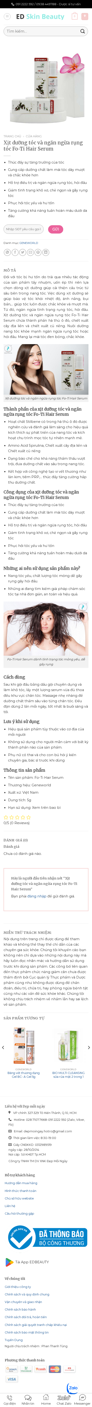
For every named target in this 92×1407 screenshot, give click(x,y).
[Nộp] (83, 31)
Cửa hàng (34, 136)
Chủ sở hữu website (19, 1198)
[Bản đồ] (84, 16)
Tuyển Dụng (14, 1340)
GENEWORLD (29, 243)
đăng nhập (36, 896)
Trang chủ (12, 136)
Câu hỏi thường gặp (19, 1213)
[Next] (88, 1057)
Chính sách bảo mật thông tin (27, 1332)
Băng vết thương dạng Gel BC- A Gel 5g (24, 1074)
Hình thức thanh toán (20, 1191)
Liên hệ (10, 1206)
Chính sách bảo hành (20, 1309)
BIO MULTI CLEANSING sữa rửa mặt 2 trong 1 (68, 1074)
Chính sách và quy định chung (27, 1294)
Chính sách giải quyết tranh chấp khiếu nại (36, 1325)
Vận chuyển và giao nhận (23, 1302)
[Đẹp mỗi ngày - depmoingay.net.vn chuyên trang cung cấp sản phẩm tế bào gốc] (41, 16)
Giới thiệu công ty (18, 1287)
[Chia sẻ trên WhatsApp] (7, 252)
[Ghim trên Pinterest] (38, 252)
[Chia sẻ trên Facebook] (15, 252)
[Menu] (7, 16)
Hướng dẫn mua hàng (21, 1183)
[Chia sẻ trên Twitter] (22, 252)
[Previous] (3, 1057)
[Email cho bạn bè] (30, 252)
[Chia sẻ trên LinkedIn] (45, 252)
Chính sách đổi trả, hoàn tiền (26, 1317)
